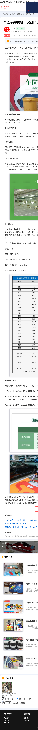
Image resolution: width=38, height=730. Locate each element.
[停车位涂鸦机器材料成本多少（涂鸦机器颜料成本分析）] (13, 643)
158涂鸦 (5, 7)
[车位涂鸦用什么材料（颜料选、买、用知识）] (13, 625)
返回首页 (6, 723)
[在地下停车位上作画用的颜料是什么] (13, 588)
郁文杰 (13, 28)
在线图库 (26, 720)
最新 (20, 699)
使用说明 (28, 14)
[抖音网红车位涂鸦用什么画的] (13, 662)
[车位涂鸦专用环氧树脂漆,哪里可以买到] (13, 606)
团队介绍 (6, 720)
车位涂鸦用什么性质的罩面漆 (15, 524)
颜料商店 (26, 718)
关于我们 (6, 718)
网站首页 (30, 11)
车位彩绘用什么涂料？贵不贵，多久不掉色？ (21, 527)
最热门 (31, 699)
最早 (25, 699)
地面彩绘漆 (20, 14)
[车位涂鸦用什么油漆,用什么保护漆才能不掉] (13, 569)
